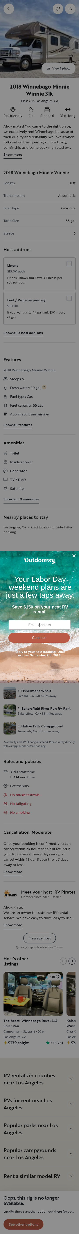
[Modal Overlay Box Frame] (39, 617)
